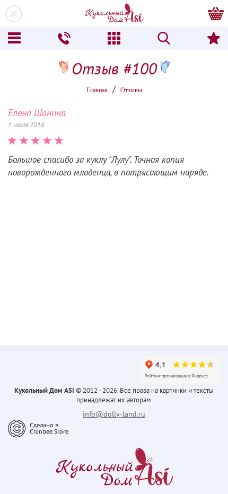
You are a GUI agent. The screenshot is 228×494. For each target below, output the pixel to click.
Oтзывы (131, 90)
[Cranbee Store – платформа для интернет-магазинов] (38, 428)
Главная (97, 90)
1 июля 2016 (26, 125)
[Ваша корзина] (216, 13)
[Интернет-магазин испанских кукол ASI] (114, 13)
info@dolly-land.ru (114, 414)
